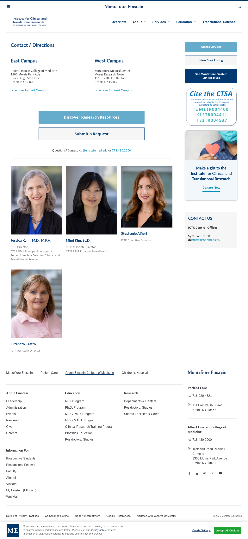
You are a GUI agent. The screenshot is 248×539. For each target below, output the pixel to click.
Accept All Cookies (227, 530)
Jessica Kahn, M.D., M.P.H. (31, 240)
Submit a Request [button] (92, 133)
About (137, 22)
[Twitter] (212, 473)
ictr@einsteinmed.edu (93, 150)
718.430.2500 (121, 150)
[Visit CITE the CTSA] (211, 106)
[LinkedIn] (204, 473)
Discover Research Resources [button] (91, 117)
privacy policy (98, 530)
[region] (124, 530)
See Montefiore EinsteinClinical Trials (211, 76)
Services (159, 22)
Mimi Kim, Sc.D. (78, 240)
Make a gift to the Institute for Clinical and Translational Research (211, 173)
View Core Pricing (211, 60)
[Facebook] (189, 473)
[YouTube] (220, 473)
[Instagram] (197, 473)
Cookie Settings (201, 530)
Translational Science (219, 22)
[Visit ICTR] (29, 21)
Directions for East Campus (29, 90)
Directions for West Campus (113, 90)
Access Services (211, 47)
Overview (119, 22)
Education (184, 22)
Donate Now (211, 187)
